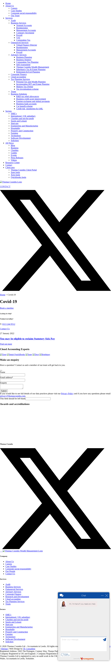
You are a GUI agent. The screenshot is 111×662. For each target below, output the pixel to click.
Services (9, 18)
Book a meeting (7, 308)
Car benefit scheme (24, 106)
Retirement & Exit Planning (28, 72)
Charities (14, 150)
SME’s (14, 113)
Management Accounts (26, 30)
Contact (8, 165)
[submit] (1, 370)
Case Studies (16, 11)
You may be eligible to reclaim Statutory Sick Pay (27, 338)
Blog (13, 145)
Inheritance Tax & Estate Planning (30, 69)
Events (14, 155)
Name (2, 372)
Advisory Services (19, 55)
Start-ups (14, 123)
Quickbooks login (18, 177)
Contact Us (5, 329)
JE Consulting (29, 649)
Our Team (15, 15)
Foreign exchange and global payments (33, 101)
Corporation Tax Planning (27, 62)
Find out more (6, 344)
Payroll (19, 35)
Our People (10, 571)
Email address (6, 377)
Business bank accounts (26, 104)
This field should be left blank (12, 398)
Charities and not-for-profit (22, 118)
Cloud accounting (18, 77)
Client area (10, 167)
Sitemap (4, 649)
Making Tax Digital (24, 86)
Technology (16, 135)
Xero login (15, 175)
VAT (18, 37)
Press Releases (17, 158)
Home (8, 3)
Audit (13, 20)
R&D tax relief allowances (27, 96)
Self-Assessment (23, 64)
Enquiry (3, 383)
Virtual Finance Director (26, 45)
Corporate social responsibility (24, 13)
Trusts (13, 91)
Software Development (21, 138)
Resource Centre (12, 162)
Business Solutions (19, 94)
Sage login (15, 172)
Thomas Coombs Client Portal (24, 170)
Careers (14, 8)
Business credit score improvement (31, 99)
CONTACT (5, 186)
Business (14, 148)
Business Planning (24, 57)
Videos (14, 160)
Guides (14, 153)
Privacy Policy (67, 393)
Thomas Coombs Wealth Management (32, 67)
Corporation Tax (23, 40)
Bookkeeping (22, 28)
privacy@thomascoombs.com (12, 396)
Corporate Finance (19, 74)
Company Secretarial (25, 33)
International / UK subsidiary (23, 116)
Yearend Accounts (24, 25)
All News (9, 143)
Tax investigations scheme (27, 89)
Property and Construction (22, 131)
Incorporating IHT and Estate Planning (32, 84)
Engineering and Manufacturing (24, 126)
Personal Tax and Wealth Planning (31, 82)
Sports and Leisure (19, 121)
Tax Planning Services (20, 79)
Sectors (8, 111)
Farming (14, 133)
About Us (9, 6)
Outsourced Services (19, 42)
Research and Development (17, 596)
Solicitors (15, 140)
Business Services (18, 23)
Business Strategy (23, 60)
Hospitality (15, 128)
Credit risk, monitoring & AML (29, 109)
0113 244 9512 (8, 324)
